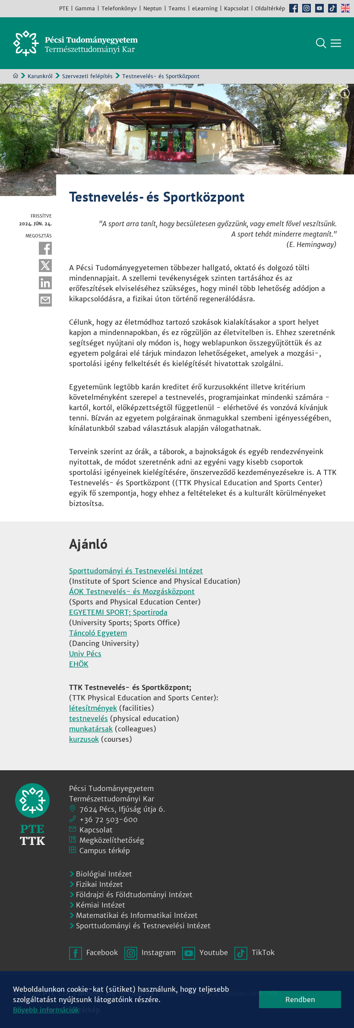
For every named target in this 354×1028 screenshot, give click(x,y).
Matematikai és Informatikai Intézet (137, 915)
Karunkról (40, 76)
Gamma (85, 8)
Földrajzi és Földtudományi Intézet (134, 894)
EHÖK (78, 664)
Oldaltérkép (270, 8)
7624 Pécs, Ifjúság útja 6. (122, 809)
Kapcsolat (236, 8)
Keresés (321, 43)
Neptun (152, 8)
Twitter (45, 265)
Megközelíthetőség (111, 840)
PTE (64, 8)
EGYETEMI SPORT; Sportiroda (118, 612)
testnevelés (88, 718)
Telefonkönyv (119, 8)
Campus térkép (104, 850)
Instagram (306, 8)
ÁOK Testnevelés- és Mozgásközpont (132, 591)
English (345, 8)
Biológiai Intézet (104, 874)
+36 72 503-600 (108, 819)
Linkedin (45, 282)
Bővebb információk (46, 1010)
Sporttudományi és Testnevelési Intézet (136, 570)
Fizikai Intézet (99, 884)
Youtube (319, 8)
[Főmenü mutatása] (336, 43)
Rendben (300, 999)
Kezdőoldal (15, 75)
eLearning (205, 8)
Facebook (293, 8)
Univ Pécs (85, 653)
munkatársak (91, 728)
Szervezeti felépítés (87, 76)
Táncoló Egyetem (98, 633)
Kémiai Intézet (100, 905)
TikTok (332, 8)
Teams (177, 8)
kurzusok (84, 739)
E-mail (45, 300)
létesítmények (93, 708)
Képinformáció (344, 93)
